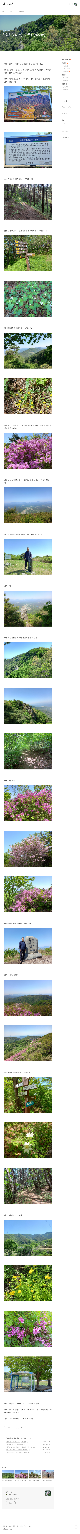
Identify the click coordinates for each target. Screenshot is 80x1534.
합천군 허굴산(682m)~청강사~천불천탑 (19, 1447)
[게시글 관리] (14, 1427)
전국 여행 (65, 89)
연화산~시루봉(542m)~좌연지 (16, 1442)
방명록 (21, 11)
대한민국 (64, 84)
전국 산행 (65, 87)
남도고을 (8, 4)
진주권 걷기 (66, 71)
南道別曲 (65, 66)
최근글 (64, 107)
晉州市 (64, 63)
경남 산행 (16, 1438)
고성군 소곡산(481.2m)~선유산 (16, 1452)
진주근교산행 (66, 69)
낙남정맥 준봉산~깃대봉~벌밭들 (17, 1450)
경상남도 (9, 1438)
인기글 (69, 107)
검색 (71, 4)
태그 (11, 11)
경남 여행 (65, 80)
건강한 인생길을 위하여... (13, 1499)
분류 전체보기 (66, 59)
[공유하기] (12, 1427)
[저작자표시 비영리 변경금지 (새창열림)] (29, 1427)
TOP (76, 1527)
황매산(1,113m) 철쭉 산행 (14, 1444)
